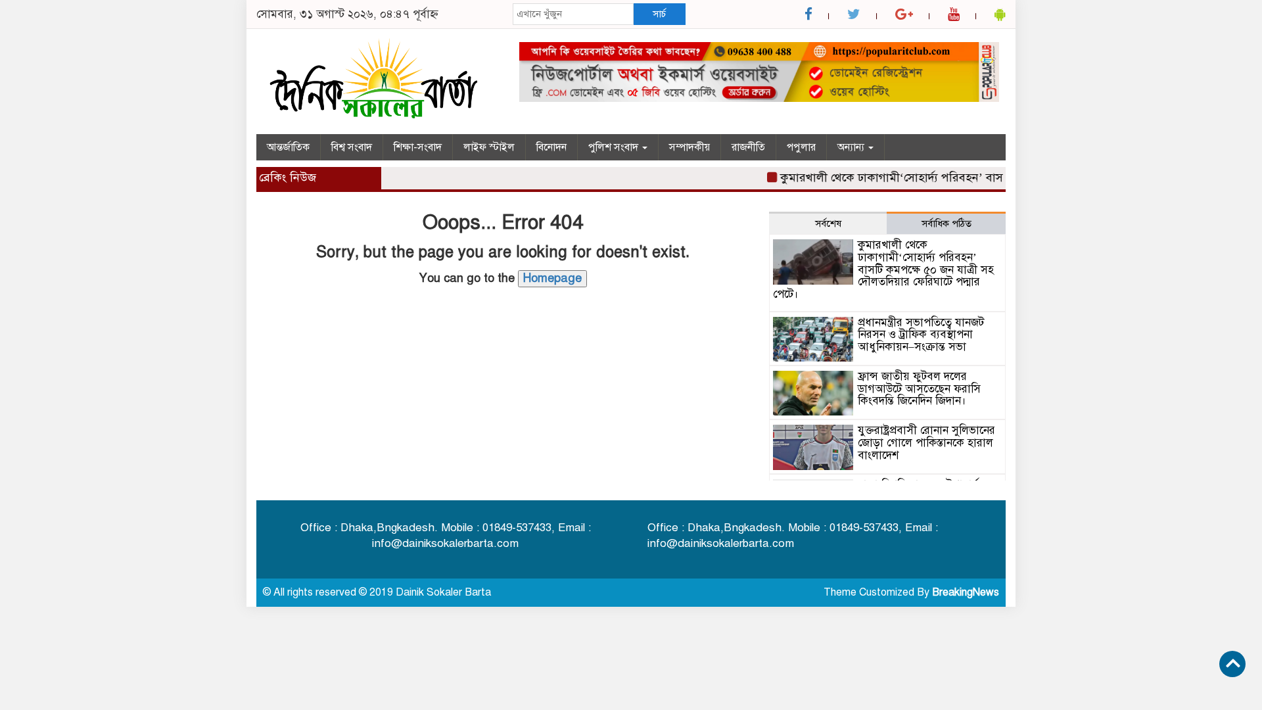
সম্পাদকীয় (689, 147)
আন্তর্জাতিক (288, 147)
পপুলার (801, 147)
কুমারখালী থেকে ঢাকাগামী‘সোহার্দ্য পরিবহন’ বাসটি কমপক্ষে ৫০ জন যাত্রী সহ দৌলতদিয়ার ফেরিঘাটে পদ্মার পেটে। (883, 269)
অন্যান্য (852, 147)
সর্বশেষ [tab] (828, 223)
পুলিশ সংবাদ (614, 147)
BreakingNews (965, 592)
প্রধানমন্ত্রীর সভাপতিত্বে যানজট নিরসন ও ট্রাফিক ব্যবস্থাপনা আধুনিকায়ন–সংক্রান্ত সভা (921, 335)
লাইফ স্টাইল (489, 147)
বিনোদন (551, 147)
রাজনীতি (748, 147)
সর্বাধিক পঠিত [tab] (946, 223)
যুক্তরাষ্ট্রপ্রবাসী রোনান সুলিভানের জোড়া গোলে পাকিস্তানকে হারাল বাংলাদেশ (926, 442)
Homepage (552, 278)
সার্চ (659, 14)
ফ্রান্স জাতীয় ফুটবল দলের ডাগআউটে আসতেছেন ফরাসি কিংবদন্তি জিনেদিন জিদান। (919, 388)
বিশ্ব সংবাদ (351, 147)
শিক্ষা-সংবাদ (418, 147)
